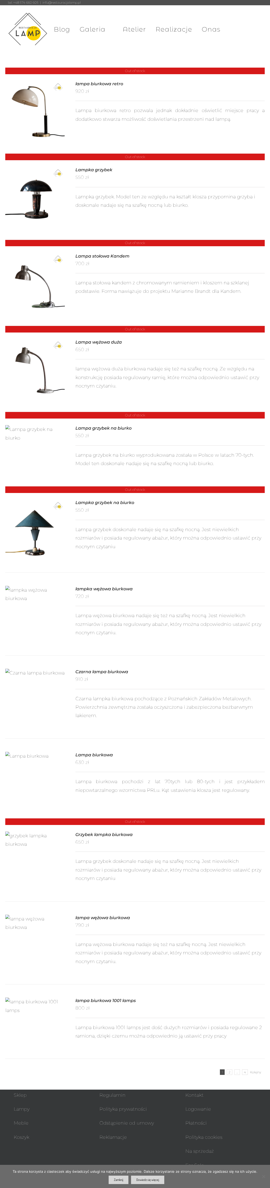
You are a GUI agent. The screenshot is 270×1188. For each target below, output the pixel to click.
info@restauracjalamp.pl (61, 2)
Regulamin (112, 1095)
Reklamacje (113, 1137)
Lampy (22, 1109)
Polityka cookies (203, 1137)
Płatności (196, 1123)
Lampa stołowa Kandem (102, 256)
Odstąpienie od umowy (126, 1123)
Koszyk (21, 1137)
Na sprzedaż (199, 1151)
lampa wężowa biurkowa (102, 917)
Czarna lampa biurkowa (101, 671)
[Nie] (263, 1176)
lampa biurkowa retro (99, 83)
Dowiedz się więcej (147, 1180)
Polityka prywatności (123, 1109)
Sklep (20, 1095)
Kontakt (194, 1095)
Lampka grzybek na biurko (104, 502)
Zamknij (118, 1180)
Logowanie (198, 1109)
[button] (250, 29)
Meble (21, 1123)
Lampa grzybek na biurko (103, 428)
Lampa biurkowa (94, 754)
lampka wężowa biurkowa (104, 588)
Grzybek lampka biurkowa (104, 834)
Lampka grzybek (93, 169)
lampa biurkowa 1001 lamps (105, 1000)
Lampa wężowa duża (98, 342)
